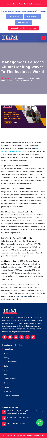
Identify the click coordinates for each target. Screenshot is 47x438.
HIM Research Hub (10, 361)
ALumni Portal (24, 22)
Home (8, 78)
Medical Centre (9, 378)
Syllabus (6, 353)
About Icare (8, 349)
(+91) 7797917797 (13, 417)
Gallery (6, 366)
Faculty (6, 357)
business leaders (22, 296)
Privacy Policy (9, 391)
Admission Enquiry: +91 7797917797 (24, 28)
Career (6, 387)
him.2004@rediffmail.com (16, 423)
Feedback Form (33, 17)
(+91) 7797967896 (26, 417)
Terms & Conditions (11, 395)
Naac (5, 370)
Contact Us (15, 17)
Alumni (6, 374)
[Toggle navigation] (43, 38)
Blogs (5, 383)
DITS (42, 435)
